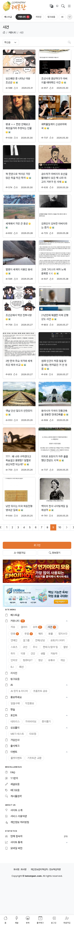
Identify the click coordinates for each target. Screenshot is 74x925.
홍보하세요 (16, 697)
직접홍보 (29, 703)
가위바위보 (30, 721)
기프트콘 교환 (34, 758)
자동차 (54, 653)
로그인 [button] (37, 545)
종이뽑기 (46, 721)
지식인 (38, 17)
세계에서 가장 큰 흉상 (17, 223)
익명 (23, 653)
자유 (13, 627)
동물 (50, 633)
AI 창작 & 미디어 (19, 691)
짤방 (65, 647)
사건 (51, 627)
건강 (33, 653)
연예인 (14, 640)
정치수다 (62, 633)
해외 (40, 633)
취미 (13, 653)
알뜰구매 (15, 703)
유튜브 (51, 660)
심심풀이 (14, 727)
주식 (35, 647)
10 (59, 527)
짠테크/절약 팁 (50, 647)
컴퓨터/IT (28, 660)
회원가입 (20, 552)
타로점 (32, 733)
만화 (14, 633)
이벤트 (13, 751)
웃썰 (28, 633)
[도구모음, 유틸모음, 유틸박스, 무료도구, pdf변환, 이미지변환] (37, 595)
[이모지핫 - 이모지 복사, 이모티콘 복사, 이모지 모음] (37, 571)
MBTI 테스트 (17, 733)
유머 (37, 627)
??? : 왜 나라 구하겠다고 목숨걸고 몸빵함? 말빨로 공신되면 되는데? (18, 460)
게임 (62, 660)
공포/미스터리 (57, 640)
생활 (43, 653)
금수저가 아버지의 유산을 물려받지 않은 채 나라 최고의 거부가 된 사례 (54, 177)
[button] (37, 621)
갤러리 (24, 627)
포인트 (13, 715)
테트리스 (15, 721)
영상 (40, 660)
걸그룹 (26, 640)
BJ (12, 666)
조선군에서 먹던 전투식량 (19, 315)
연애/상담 (40, 640)
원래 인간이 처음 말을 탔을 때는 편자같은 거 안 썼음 (54, 364)
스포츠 (14, 647)
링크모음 (51, 17)
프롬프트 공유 (40, 691)
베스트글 (8, 17)
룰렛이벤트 (16, 758)
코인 (25, 647)
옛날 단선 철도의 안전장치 (19, 410)
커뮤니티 (23, 17)
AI (62, 17)
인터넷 (14, 660)
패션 (21, 666)
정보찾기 (55, 552)
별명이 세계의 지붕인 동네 (19, 269)
